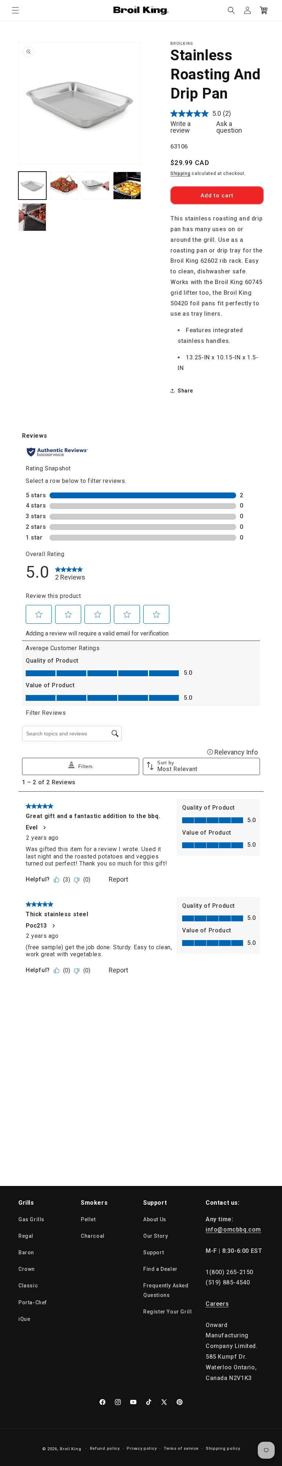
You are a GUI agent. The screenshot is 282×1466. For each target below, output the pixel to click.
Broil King (70, 1449)
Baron (26, 1252)
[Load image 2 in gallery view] (64, 186)
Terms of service (181, 1448)
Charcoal (93, 1236)
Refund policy (105, 1448)
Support (153, 1252)
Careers (217, 1303)
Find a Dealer (160, 1269)
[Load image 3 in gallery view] (95, 186)
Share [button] (185, 391)
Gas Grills (31, 1219)
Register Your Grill (167, 1312)
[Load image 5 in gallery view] (32, 217)
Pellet (88, 1219)
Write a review (180, 127)
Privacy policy (141, 1448)
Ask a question (229, 127)
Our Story (155, 1236)
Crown (26, 1269)
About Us (154, 1219)
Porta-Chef (32, 1302)
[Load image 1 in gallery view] (32, 186)
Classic (28, 1285)
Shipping (180, 173)
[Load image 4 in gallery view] (127, 186)
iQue (24, 1319)
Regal (25, 1236)
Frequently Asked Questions (166, 1290)
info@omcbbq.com (233, 1229)
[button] (15, 10)
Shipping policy (223, 1448)
